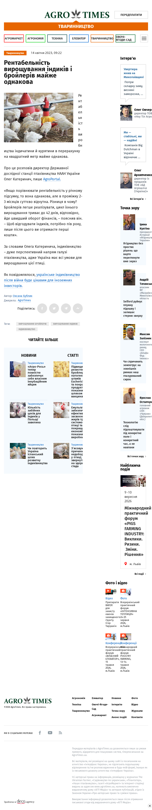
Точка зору (118, 710)
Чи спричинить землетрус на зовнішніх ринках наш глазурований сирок (132, 370)
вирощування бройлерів (33, 324)
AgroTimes (24, 300)
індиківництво (27, 329)
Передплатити (131, 15)
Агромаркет (14, 38)
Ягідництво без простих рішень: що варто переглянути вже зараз (133, 252)
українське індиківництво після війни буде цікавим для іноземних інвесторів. (42, 280)
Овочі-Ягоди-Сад (123, 38)
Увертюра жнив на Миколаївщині (134, 73)
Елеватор (79, 38)
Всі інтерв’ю (137, 199)
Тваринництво (102, 38)
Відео (134, 704)
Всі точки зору (135, 456)
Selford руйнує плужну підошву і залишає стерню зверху (132, 308)
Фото (134, 698)
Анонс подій (119, 717)
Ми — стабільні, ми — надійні (133, 136)
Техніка (57, 38)
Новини (116, 698)
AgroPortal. (52, 179)
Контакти (137, 717)
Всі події (139, 574)
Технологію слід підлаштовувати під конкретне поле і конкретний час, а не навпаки (133, 435)
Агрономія (36, 38)
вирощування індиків (65, 324)
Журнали (137, 710)
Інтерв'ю (117, 704)
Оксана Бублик (22, 296)
